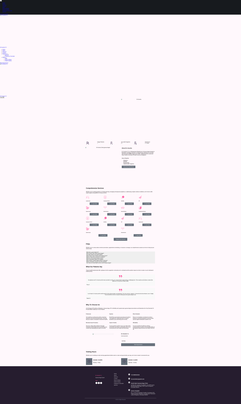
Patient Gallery (8, 60)
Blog (6, 58)
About (4, 50)
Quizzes (7, 55)
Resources (5, 53)
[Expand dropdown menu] (6, 57)
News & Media (8, 59)
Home (4, 49)
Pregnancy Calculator (10, 56)
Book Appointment (4, 62)
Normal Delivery (123, 211)
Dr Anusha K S (3, 47)
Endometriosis (106, 211)
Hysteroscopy (88, 211)
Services (4, 51)
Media (4, 57)
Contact (4, 52)
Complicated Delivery (142, 211)
